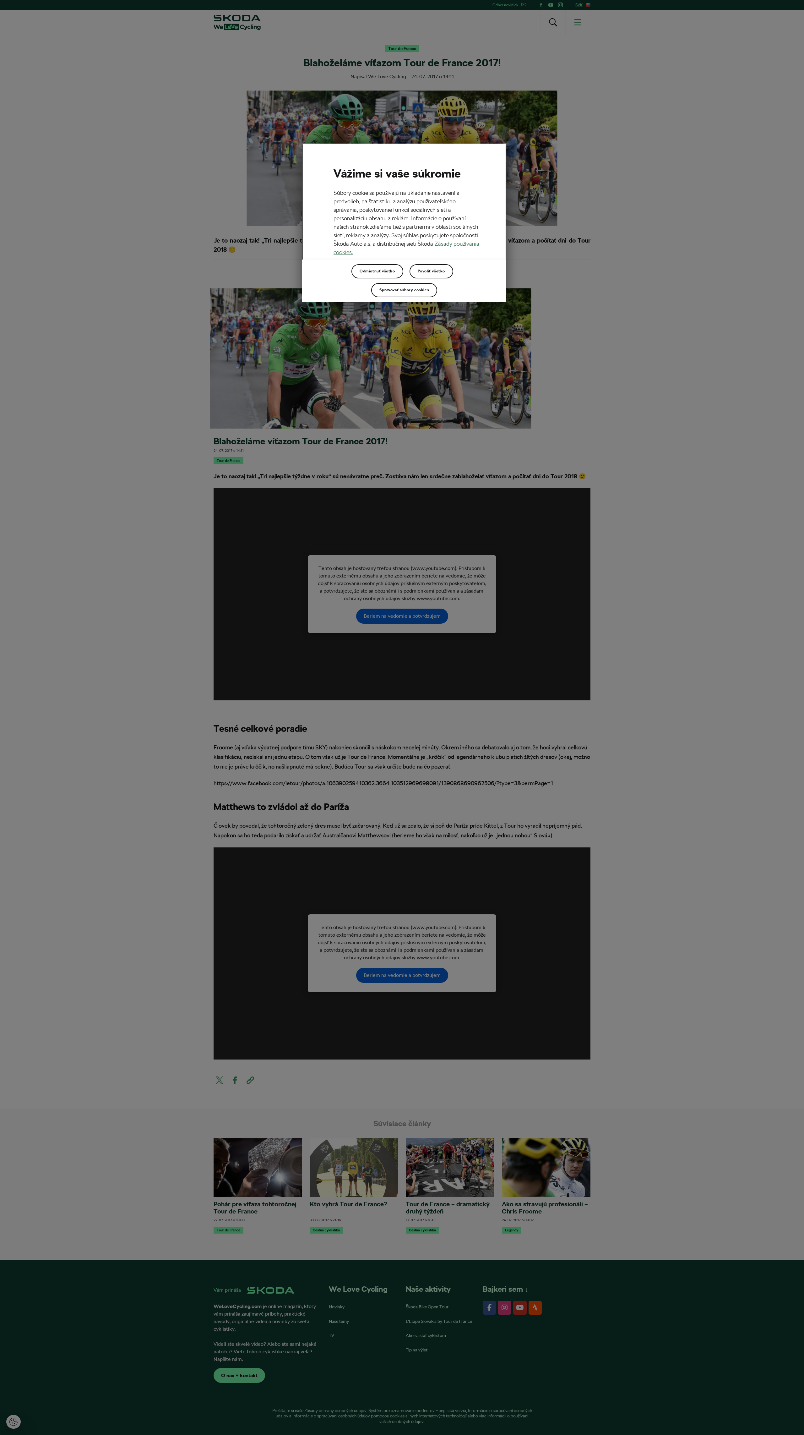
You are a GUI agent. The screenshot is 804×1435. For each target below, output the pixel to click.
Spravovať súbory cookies (404, 290)
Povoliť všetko (431, 271)
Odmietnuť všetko (377, 271)
